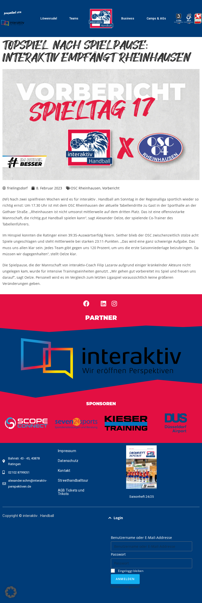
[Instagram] (114, 303)
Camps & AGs (156, 18)
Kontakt (64, 471)
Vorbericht (110, 188)
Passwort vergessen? (125, 586)
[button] (151, 517)
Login (118, 517)
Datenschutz (68, 461)
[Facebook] (86, 303)
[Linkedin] (103, 303)
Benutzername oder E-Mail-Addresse (141, 537)
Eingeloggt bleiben (130, 571)
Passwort (118, 554)
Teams (73, 18)
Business (127, 18)
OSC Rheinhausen (86, 188)
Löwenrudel (48, 18)
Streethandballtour (73, 480)
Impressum (67, 451)
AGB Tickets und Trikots (71, 492)
